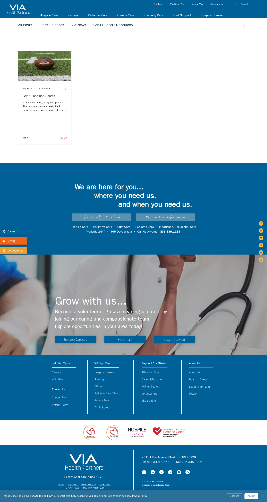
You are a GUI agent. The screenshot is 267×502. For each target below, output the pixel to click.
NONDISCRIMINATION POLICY (93, 488)
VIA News (78, 25)
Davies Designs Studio (161, 485)
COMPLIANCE (73, 485)
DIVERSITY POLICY (72, 488)
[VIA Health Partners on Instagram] (261, 238)
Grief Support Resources (113, 25)
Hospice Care (79, 227)
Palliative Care (102, 227)
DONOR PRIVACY (105, 485)
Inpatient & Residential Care (177, 227)
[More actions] (66, 89)
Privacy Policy (139, 496)
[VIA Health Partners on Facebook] (261, 223)
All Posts (25, 25)
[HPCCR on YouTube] (179, 472)
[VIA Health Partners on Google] (261, 259)
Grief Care (123, 227)
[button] (151, 15)
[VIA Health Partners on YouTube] (261, 252)
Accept (251, 496)
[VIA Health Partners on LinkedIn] (261, 230)
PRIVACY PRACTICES (88, 485)
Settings (234, 496)
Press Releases (51, 25)
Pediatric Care (144, 227)
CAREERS (61, 485)
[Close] (262, 496)
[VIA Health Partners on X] (261, 245)
